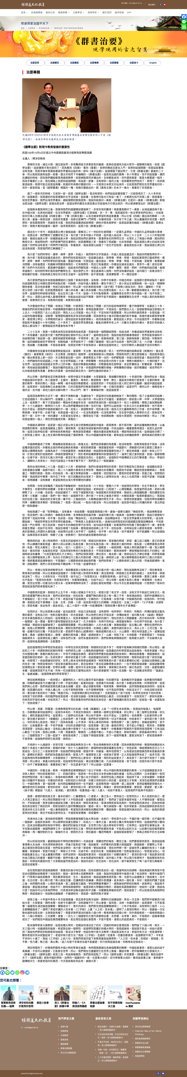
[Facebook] (2, 972)
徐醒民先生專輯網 (142, 1052)
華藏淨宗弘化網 (141, 1043)
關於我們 (107, 12)
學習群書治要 (44, 28)
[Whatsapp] (17, 972)
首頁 (23, 12)
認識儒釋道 (37, 12)
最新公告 (50, 12)
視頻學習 (92, 12)
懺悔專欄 (64, 1044)
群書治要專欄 (66, 1048)
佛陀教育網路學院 (142, 1039)
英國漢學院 (140, 1056)
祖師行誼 (64, 1027)
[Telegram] (27, 972)
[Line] (7, 972)
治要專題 (94, 62)
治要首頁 (34, 62)
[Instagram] (22, 972)
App (129, 12)
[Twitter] (12, 972)
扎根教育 (64, 1035)
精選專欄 (62, 12)
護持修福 (119, 12)
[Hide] (186, 32)
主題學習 (77, 12)
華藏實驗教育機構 (142, 1047)
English (153, 62)
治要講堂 (74, 62)
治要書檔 (114, 62)
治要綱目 (54, 62)
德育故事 (64, 1040)
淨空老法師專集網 (142, 1027)
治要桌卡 (134, 62)
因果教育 (64, 1031)
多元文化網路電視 (68, 1053)
